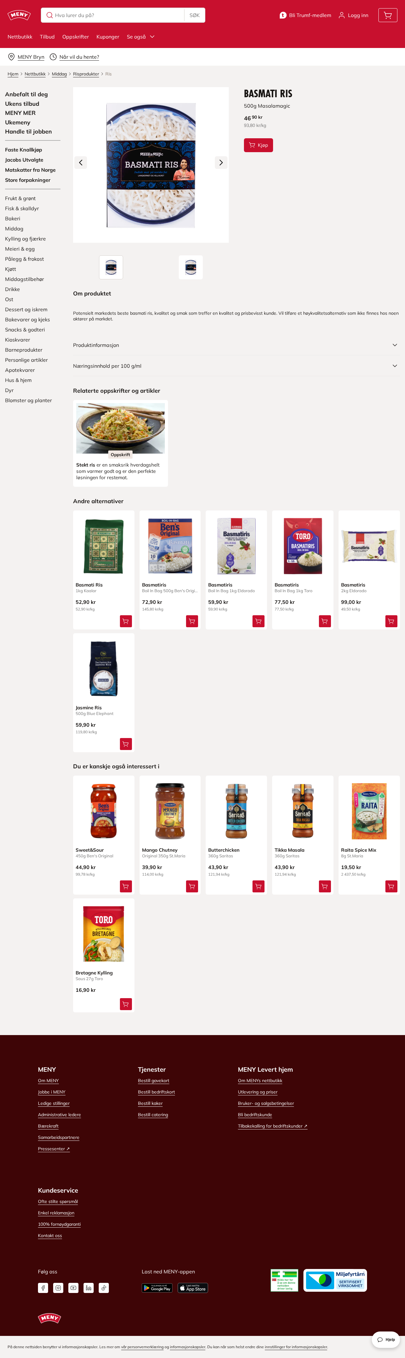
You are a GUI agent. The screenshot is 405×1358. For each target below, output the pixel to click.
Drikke (12, 289)
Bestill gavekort (153, 1080)
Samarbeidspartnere (58, 1137)
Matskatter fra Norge (30, 170)
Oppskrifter (75, 36)
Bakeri (12, 218)
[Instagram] (58, 1288)
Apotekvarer (20, 370)
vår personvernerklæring (142, 1346)
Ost (9, 299)
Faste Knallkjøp (23, 149)
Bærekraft (48, 1126)
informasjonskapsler (187, 1346)
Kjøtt (10, 269)
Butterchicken (224, 850)
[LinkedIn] (89, 1288)
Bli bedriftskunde (255, 1114)
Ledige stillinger (54, 1103)
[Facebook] (43, 1288)
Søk (195, 15)
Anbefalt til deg (26, 94)
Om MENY (48, 1080)
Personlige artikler (26, 360)
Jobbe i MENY (51, 1092)
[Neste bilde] (221, 162)
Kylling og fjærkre (25, 238)
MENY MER (20, 113)
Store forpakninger (27, 180)
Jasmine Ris (89, 708)
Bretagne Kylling (94, 973)
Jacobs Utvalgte (24, 160)
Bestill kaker (150, 1103)
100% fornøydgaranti (59, 1224)
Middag (14, 228)
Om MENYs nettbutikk (260, 1080)
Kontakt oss (50, 1235)
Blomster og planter (28, 400)
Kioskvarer (17, 340)
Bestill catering (153, 1114)
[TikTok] (104, 1288)
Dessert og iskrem (26, 309)
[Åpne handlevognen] (387, 15)
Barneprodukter (23, 350)
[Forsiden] (191, 267)
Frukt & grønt (20, 198)
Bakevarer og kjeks (27, 319)
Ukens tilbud (22, 103)
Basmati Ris (89, 585)
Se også (136, 36)
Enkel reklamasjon (56, 1213)
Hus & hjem (18, 380)
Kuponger (108, 36)
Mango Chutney (160, 850)
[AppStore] (193, 1288)
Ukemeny (17, 122)
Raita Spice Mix (358, 850)
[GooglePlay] (157, 1288)
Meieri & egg (20, 249)
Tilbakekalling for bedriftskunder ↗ (273, 1126)
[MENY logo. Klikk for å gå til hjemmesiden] (19, 15)
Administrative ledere (59, 1114)
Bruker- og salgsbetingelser (266, 1103)
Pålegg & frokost (24, 259)
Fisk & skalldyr (22, 208)
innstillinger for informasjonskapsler (296, 1346)
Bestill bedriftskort (156, 1092)
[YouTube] (73, 1288)
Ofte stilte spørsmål (58, 1201)
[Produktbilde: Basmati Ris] (111, 267)
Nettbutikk (20, 36)
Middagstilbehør (24, 279)
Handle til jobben (28, 131)
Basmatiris (154, 585)
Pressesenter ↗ (54, 1149)
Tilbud (47, 36)
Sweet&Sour (90, 850)
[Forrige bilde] (80, 162)
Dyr (9, 390)
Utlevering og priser (257, 1092)
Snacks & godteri (25, 329)
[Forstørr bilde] (151, 165)
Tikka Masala (289, 850)
